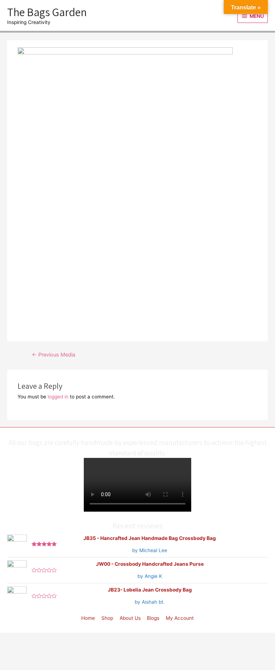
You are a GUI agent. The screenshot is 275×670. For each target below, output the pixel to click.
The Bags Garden (47, 11)
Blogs (153, 618)
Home (88, 618)
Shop (107, 618)
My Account (180, 618)
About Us (130, 618)
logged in (58, 396)
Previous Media (53, 354)
